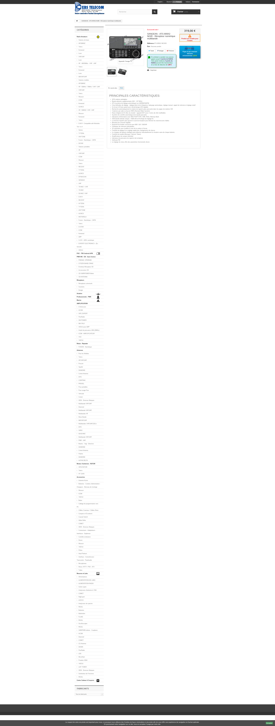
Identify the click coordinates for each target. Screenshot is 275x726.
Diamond (81, 407)
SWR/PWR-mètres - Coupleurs (88, 630)
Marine (79, 300)
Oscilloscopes (82, 623)
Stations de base (83, 40)
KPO (80, 377)
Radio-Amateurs (82, 36)
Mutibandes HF (83, 413)
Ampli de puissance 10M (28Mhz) (88, 330)
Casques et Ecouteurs (85, 513)
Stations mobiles (83, 80)
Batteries (81, 610)
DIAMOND (81, 370)
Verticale (81, 393)
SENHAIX (81, 180)
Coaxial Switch (83, 517)
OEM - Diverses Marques (86, 400)
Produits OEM (82, 660)
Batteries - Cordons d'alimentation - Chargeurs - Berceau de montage (88, 485)
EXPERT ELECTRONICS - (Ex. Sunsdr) (87, 245)
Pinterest (171, 51)
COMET (81, 523)
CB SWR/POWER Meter (86, 273)
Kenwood (81, 50)
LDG (79, 653)
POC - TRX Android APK (85, 253)
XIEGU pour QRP (83, 327)
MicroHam (81, 657)
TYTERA (81, 133)
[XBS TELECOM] (94, 8)
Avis (121, 88)
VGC (80, 337)
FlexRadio (81, 317)
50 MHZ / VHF (83, 193)
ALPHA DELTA (83, 460)
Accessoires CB (83, 270)
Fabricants (83, 688)
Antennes (80, 350)
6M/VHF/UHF (82, 77)
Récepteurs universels (85, 283)
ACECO (80, 600)
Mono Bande (82, 417)
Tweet (152, 51)
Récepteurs (80, 280)
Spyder (80, 367)
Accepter (269, 723)
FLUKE (80, 617)
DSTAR (80, 143)
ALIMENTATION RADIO (86, 583)
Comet (80, 397)
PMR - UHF (82, 440)
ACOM (80, 310)
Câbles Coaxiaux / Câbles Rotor (88, 510)
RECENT (81, 167)
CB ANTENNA (82, 277)
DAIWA (80, 647)
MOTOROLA (82, 217)
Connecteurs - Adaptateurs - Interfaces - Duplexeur (86, 531)
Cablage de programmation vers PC (87, 505)
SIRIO (80, 430)
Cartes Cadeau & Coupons (85, 680)
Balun (80, 500)
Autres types (82, 587)
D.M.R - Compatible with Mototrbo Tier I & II (88, 125)
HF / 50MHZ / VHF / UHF (86, 110)
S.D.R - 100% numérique (86, 240)
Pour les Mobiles (83, 353)
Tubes (80, 570)
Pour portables (83, 387)
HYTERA (81, 203)
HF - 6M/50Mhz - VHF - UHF (87, 63)
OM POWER (82, 320)
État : (149, 46)
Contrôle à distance (84, 537)
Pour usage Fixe (83, 390)
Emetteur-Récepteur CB (85, 267)
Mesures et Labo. (82, 573)
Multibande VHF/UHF (85, 403)
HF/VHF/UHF (82, 360)
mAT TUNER (82, 667)
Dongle (80, 290)
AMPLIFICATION (82, 303)
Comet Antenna (83, 373)
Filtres (80, 550)
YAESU (80, 340)
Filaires (80, 454)
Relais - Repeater (82, 343)
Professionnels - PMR (84, 297)
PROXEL (81, 383)
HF (79, 150)
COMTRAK (82, 380)
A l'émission (82, 307)
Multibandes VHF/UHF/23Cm (87, 423)
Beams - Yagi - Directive (86, 444)
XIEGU (80, 250)
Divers (80, 540)
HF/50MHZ (81, 43)
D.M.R (80, 197)
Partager (161, 51)
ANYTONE (81, 137)
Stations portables (84, 147)
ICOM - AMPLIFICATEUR (86, 333)
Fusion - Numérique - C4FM (87, 140)
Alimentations (82, 577)
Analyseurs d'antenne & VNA (87, 590)
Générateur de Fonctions (86, 673)
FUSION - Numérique (85, 347)
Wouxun (81, 97)
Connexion (195, 2)
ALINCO (81, 107)
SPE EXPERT (83, 313)
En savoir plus (112, 88)
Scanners (81, 287)
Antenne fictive (83, 480)
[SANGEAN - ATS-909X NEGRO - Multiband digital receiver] (111, 72)
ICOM (80, 100)
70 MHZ (80, 190)
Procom (80, 363)
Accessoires (81, 477)
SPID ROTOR (82, 467)
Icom (80, 53)
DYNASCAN (82, 177)
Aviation (79, 293)
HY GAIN (81, 474)
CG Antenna (82, 643)
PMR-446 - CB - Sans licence (86, 257)
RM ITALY (81, 323)
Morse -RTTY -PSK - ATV (86, 567)
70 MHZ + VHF (83, 187)
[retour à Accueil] (77, 21)
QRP (80, 237)
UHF (79, 183)
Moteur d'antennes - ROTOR (86, 464)
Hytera (80, 130)
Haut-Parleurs (82, 553)
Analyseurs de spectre (85, 603)
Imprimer (153, 70)
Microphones (82, 563)
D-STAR (81, 227)
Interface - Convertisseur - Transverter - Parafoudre (86, 558)
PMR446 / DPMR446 (85, 260)
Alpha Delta (82, 520)
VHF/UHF (81, 57)
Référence (150, 43)
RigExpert (81, 597)
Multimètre (81, 613)
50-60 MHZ (81, 434)
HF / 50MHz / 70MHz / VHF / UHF (89, 87)
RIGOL (80, 607)
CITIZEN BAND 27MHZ (85, 263)
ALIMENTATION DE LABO (86, 580)
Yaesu (80, 46)
